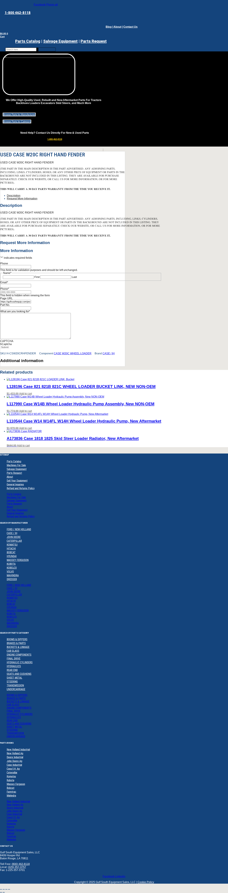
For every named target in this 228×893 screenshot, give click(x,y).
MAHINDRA (13, 575)
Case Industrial (14, 764)
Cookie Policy (146, 882)
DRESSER (12, 579)
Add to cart (25, 393)
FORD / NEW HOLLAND (19, 529)
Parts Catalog (27, 41)
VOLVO (10, 571)
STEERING (12, 681)
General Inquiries (15, 484)
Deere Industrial (15, 757)
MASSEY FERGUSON (18, 560)
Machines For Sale (16, 465)
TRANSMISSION (15, 685)
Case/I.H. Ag (13, 768)
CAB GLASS (13, 650)
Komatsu (11, 776)
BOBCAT (11, 552)
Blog (109, 26)
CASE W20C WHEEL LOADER (72, 353)
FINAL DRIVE (13, 658)
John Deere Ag (14, 761)
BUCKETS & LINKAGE (18, 647)
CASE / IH (108, 353)
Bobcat (10, 788)
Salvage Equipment (60, 41)
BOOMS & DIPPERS (17, 639)
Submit (5, 347)
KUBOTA (11, 564)
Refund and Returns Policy (21, 488)
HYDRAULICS (14, 666)
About (117, 26)
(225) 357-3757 (17, 867)
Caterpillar (12, 772)
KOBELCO (12, 567)
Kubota (10, 780)
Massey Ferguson (16, 784)
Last (74, 277)
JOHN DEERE (14, 537)
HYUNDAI (12, 556)
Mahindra (11, 795)
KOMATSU (12, 544)
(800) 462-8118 (21, 864)
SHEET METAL (14, 677)
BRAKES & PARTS (16, 643)
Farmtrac (11, 791)
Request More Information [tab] (22, 198)
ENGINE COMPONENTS (19, 654)
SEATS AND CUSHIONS (19, 674)
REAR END (12, 670)
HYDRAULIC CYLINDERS (20, 662)
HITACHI (11, 548)
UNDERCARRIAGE (16, 689)
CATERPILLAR (14, 540)
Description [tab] (13, 195)
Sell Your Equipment (17, 480)
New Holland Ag (15, 753)
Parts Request (14, 473)
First (37, 277)
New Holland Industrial (18, 749)
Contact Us (130, 26)
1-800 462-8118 (18, 13)
